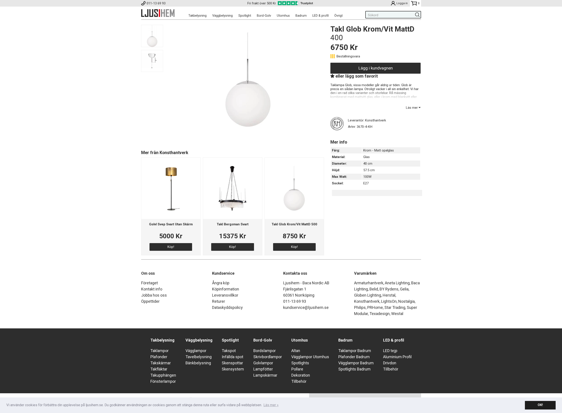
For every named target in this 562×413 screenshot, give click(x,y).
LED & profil (320, 15)
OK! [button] (540, 405)
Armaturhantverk (368, 283)
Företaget (149, 283)
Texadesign (379, 313)
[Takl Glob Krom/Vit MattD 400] (248, 133)
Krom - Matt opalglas (378, 150)
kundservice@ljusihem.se (306, 307)
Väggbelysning (222, 15)
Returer (218, 301)
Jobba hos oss (154, 295)
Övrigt (338, 15)
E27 (366, 183)
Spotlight (244, 15)
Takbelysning (197, 15)
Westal (397, 313)
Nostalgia (406, 301)
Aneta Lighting (397, 283)
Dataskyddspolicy (227, 307)
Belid (373, 289)
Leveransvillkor (225, 295)
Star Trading (394, 307)
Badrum (301, 15)
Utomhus (283, 15)
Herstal (389, 295)
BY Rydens (389, 289)
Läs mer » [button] (271, 405)
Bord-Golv (264, 15)
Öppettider (150, 301)
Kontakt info (151, 289)
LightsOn (389, 301)
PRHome (375, 307)
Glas (366, 157)
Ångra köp (220, 283)
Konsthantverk (367, 301)
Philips (360, 307)
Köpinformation (225, 289)
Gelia (404, 289)
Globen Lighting (367, 295)
